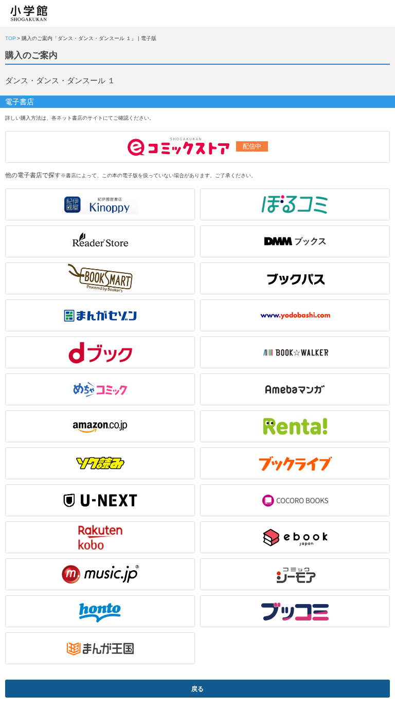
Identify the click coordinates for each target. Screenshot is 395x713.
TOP (10, 38)
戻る (197, 688)
